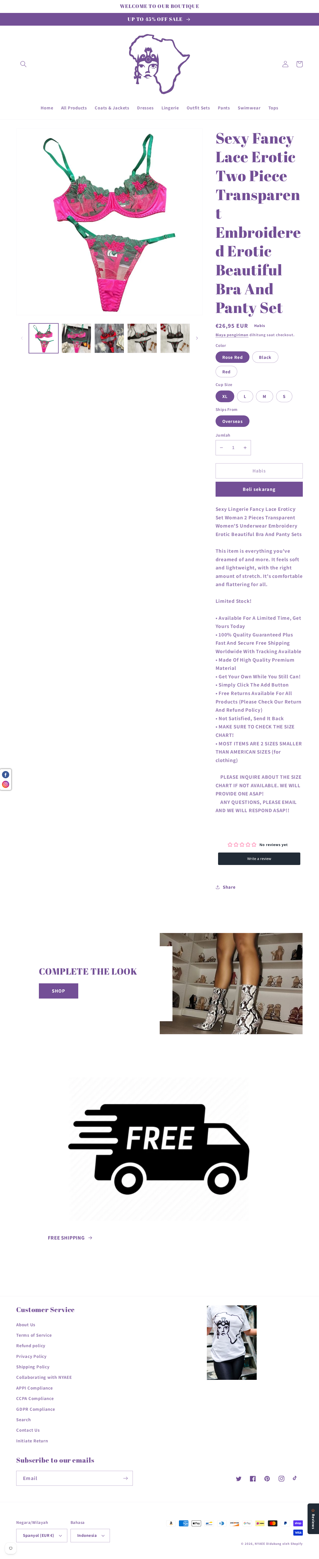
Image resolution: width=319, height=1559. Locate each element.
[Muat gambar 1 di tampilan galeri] (44, 338)
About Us (25, 1324)
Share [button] (229, 887)
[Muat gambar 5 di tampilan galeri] (175, 338)
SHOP (58, 991)
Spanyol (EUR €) (38, 1535)
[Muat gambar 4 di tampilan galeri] (142, 338)
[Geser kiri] (21, 338)
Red (226, 372)
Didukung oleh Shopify (284, 1544)
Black (265, 357)
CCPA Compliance (35, 1398)
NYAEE (260, 1544)
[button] (23, 64)
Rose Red (232, 357)
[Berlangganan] (125, 1478)
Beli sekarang (259, 489)
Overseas (232, 421)
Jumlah (223, 435)
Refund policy (30, 1345)
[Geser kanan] (197, 338)
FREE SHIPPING (66, 1237)
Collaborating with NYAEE (44, 1377)
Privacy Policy (31, 1356)
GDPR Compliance (35, 1409)
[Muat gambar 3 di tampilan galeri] (109, 338)
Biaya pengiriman (232, 334)
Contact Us (28, 1430)
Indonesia (87, 1535)
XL (225, 396)
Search (23, 1419)
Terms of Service (34, 1335)
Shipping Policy (33, 1367)
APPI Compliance (34, 1388)
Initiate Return (32, 1441)
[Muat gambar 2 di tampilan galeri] (76, 338)
